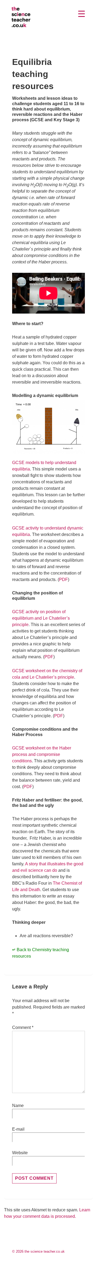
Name (18, 1105)
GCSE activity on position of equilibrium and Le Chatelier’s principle (41, 618)
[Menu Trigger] (81, 13)
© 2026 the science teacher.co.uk (38, 1251)
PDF (63, 579)
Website (20, 1152)
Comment (22, 1027)
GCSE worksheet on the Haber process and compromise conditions (41, 754)
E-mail (18, 1129)
